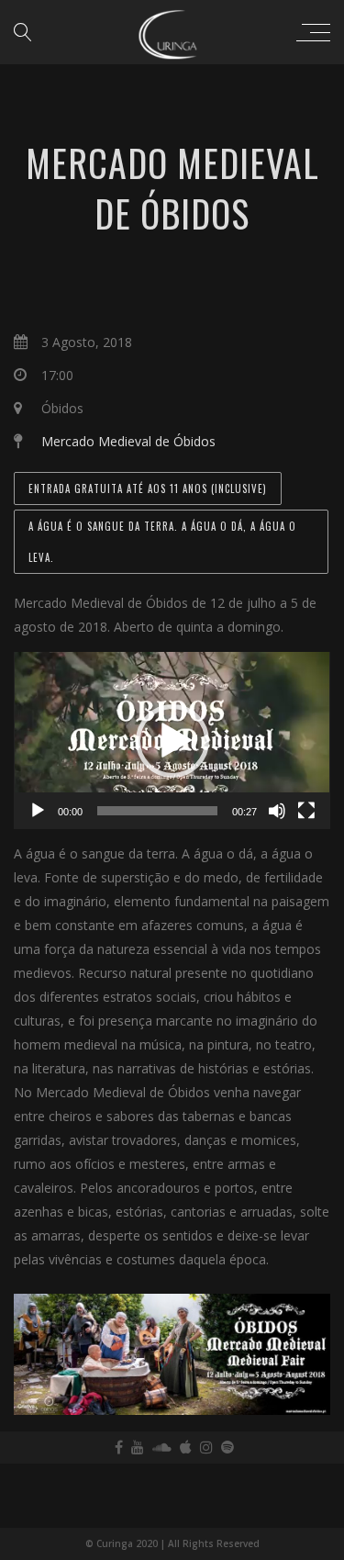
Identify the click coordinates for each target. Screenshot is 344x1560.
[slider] (157, 810)
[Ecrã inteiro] (306, 811)
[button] (172, 741)
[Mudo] (277, 811)
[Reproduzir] (37, 811)
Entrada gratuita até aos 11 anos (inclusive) (147, 488)
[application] (172, 740)
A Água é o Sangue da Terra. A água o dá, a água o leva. (162, 542)
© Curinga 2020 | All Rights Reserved (172, 1543)
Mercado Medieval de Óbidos (128, 441)
